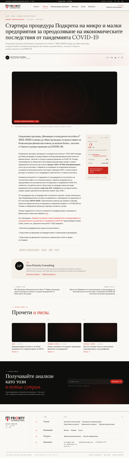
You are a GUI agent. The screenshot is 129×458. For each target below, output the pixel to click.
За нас (83, 6)
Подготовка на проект (71, 424)
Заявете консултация (48, 274)
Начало (7, 16)
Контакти (91, 6)
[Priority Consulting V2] (13, 6)
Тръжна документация (107, 424)
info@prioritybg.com (86, 442)
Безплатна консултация (72, 422)
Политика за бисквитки (117, 455)
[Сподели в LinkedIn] (115, 57)
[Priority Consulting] (15, 418)
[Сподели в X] (112, 57)
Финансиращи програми (60, 6)
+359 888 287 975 (100, 442)
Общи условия (107, 455)
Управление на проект (89, 424)
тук (47, 213)
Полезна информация (90, 436)
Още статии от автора (32, 274)
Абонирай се (115, 381)
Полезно (75, 6)
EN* (115, 1)
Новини (45, 6)
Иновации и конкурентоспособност (26, 16)
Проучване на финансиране (92, 422)
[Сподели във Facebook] (118, 57)
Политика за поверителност (95, 455)
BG (118, 1)
